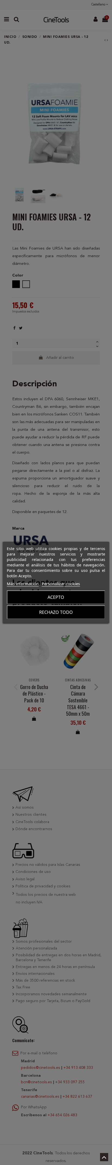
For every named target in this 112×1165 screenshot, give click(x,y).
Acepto (56, 597)
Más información (23, 583)
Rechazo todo (56, 612)
